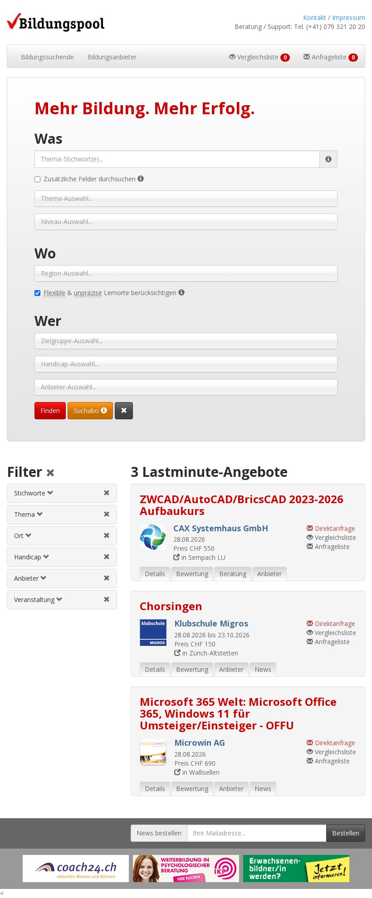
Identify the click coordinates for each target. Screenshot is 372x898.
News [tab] (263, 669)
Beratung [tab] (232, 573)
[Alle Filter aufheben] (50, 473)
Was (48, 138)
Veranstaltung (35, 599)
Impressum (348, 17)
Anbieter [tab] (269, 573)
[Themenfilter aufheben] (106, 514)
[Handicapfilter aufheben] (106, 557)
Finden (50, 410)
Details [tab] (155, 573)
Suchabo (87, 410)
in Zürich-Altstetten (209, 653)
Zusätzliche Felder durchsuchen (90, 179)
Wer (47, 320)
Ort (19, 535)
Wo (45, 253)
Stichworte (30, 493)
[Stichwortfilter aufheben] (106, 493)
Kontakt (314, 17)
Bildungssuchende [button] (47, 57)
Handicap (28, 557)
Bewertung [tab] (192, 573)
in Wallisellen (200, 772)
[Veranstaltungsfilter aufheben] (106, 599)
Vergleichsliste (334, 537)
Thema (25, 514)
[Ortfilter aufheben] (106, 535)
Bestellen (345, 833)
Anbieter (27, 578)
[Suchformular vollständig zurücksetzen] (124, 410)
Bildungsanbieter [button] (112, 57)
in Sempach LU (202, 557)
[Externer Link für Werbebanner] (76, 868)
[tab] (62, 493)
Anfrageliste (331, 546)
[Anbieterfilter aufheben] (106, 578)
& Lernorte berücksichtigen (111, 292)
